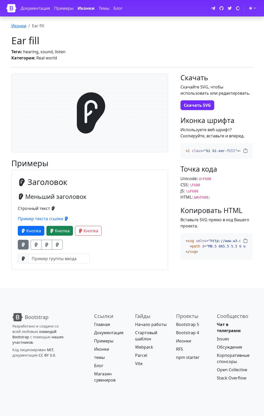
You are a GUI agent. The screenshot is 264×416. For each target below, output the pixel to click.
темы (99, 357)
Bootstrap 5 (187, 324)
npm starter (188, 357)
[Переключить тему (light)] (252, 8)
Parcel (141, 355)
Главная (102, 324)
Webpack (144, 347)
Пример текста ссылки (41, 219)
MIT (50, 349)
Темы (104, 8)
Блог (118, 8)
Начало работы (151, 324)
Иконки (86, 8)
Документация (35, 8)
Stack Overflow (231, 378)
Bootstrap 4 (187, 332)
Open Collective (232, 370)
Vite (139, 363)
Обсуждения (229, 347)
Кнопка (33, 231)
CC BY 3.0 (47, 355)
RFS (179, 349)
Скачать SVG (197, 105)
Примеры (63, 8)
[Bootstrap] (11, 8)
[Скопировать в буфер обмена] (245, 150)
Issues (223, 339)
